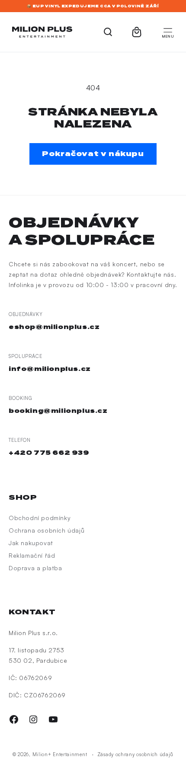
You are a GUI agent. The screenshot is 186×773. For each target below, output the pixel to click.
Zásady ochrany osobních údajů (135, 754)
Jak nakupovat (31, 542)
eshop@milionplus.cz (54, 326)
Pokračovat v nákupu (93, 154)
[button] (167, 32)
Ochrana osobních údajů (46, 530)
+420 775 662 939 (49, 452)
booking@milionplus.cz (58, 410)
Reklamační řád (32, 555)
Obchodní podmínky (40, 517)
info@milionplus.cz (50, 368)
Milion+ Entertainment (59, 754)
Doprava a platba (35, 568)
